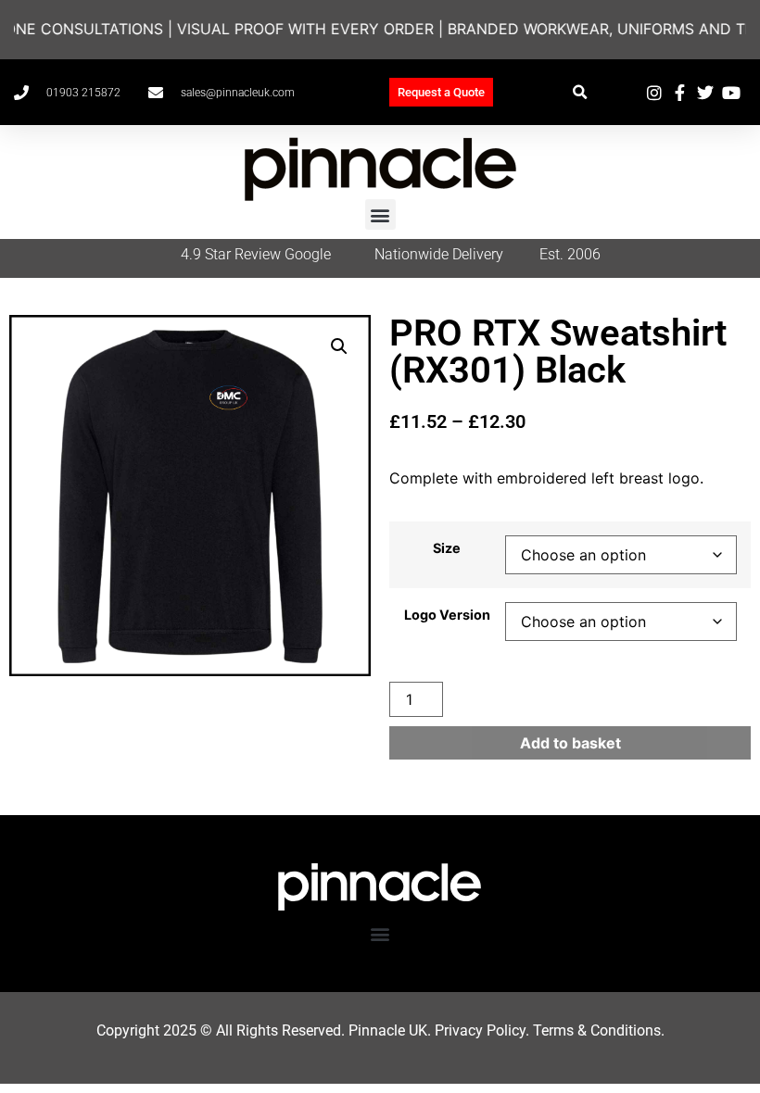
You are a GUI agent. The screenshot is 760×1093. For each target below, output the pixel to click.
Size (447, 548)
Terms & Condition (593, 1030)
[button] (579, 92)
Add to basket (570, 743)
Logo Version (447, 615)
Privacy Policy (480, 1030)
